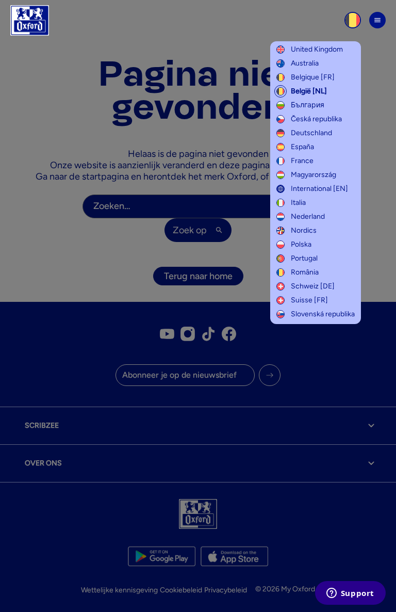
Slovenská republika (323, 314)
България (307, 105)
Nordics (304, 230)
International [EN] (319, 188)
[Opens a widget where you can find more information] (350, 594)
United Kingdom (317, 49)
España (302, 146)
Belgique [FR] (313, 77)
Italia (298, 202)
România (305, 272)
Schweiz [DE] (313, 286)
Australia (305, 63)
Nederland (308, 216)
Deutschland (311, 132)
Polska (301, 244)
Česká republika (316, 119)
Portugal (304, 258)
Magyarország (313, 174)
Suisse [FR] (309, 300)
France (302, 160)
